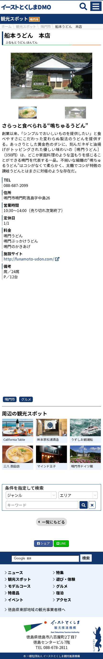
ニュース (15, 572)
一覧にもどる (53, 522)
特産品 (13, 593)
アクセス (63, 599)
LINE (62, 543)
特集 (59, 572)
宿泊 (59, 593)
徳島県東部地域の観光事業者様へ (36, 609)
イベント (15, 599)
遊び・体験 (65, 579)
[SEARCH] (84, 505)
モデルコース (19, 586)
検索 (86, 558)
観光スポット (19, 579)
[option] (28, 113)
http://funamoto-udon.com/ (29, 259)
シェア (45, 543)
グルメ (61, 586)
